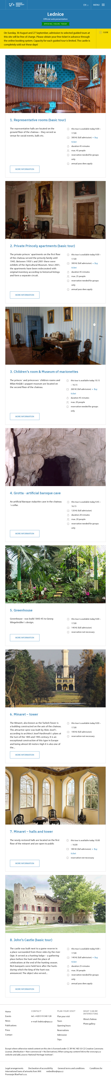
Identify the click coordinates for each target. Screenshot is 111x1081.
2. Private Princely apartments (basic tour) (42, 246)
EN (85, 4)
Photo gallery (89, 1023)
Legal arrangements (14, 1068)
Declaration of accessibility (40, 1068)
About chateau (90, 1019)
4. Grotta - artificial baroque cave (35, 493)
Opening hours (64, 1025)
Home (8, 1011)
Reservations (63, 1030)
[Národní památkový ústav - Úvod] (16, 4)
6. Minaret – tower (24, 714)
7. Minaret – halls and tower (31, 831)
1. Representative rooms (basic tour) (38, 120)
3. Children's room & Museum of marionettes (44, 371)
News (7, 1020)
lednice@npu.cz (45, 1021)
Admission (62, 1034)
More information (24, 169)
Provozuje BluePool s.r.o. (16, 1074)
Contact (8, 1034)
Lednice (55, 14)
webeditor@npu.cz (54, 1071)
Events (8, 1016)
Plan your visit (63, 1016)
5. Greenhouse (21, 610)
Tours (59, 1020)
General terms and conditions (71, 1068)
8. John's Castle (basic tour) (31, 940)
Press (7, 1030)
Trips (59, 1039)
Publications (10, 1025)
